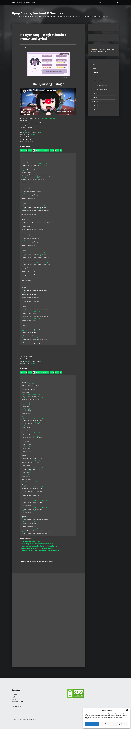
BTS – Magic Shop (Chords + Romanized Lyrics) (37, 548)
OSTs (95, 77)
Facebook (15, 695)
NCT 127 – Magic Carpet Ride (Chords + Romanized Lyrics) (40, 551)
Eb (46, 150)
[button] (127, 710)
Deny (106, 724)
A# (26, 150)
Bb (28, 150)
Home (13, 2)
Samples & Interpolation (101, 89)
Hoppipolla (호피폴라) (49, 118)
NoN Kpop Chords (17, 701)
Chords (96, 101)
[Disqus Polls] (48, 595)
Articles (96, 93)
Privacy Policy (16, 706)
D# (43, 150)
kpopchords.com (31, 719)
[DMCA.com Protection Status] (75, 693)
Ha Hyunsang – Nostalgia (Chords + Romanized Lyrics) (39, 546)
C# (36, 150)
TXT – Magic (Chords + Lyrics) (31, 541)
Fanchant (96, 105)
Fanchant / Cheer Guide (100, 85)
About (33, 2)
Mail (13, 697)
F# (53, 150)
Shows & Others (98, 81)
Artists (96, 73)
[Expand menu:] (21, 2)
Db (38, 150)
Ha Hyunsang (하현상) (29, 561)
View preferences (121, 724)
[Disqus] (48, 642)
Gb (55, 150)
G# (60, 150)
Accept (92, 724)
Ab (21, 150)
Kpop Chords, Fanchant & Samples (37, 13)
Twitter (14, 699)
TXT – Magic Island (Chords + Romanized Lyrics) (37, 544)
